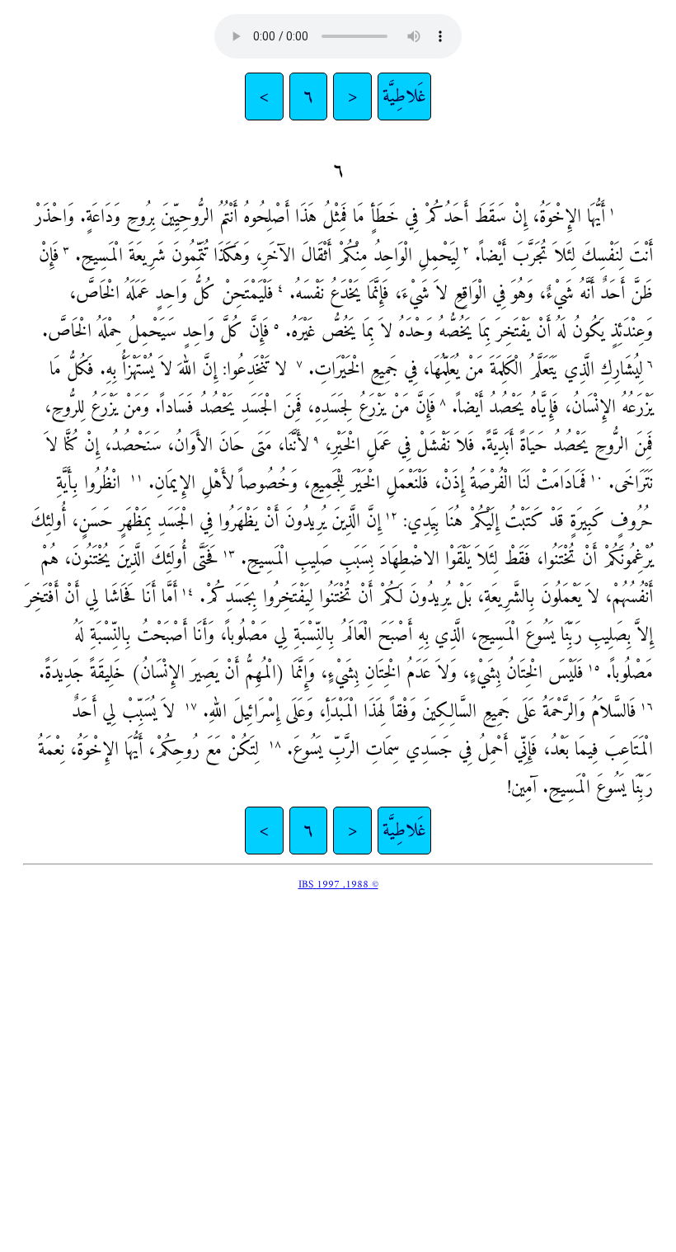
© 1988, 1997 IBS (338, 884)
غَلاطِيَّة (404, 96)
